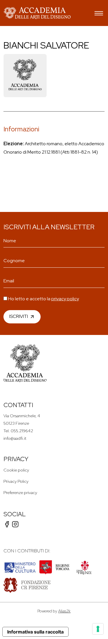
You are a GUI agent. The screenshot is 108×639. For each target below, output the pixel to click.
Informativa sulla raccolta (35, 632)
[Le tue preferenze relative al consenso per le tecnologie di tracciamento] (97, 628)
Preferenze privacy (20, 492)
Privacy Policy (16, 481)
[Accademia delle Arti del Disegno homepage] (37, 13)
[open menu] (99, 14)
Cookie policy (16, 470)
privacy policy (65, 299)
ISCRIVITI (18, 316)
